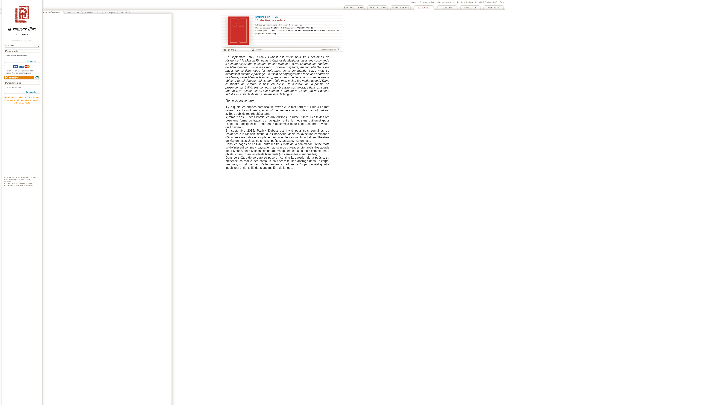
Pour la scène (73, 12)
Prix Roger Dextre (354, 8)
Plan (502, 2)
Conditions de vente (446, 2)
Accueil (123, 12)
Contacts (493, 8)
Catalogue (424, 8)
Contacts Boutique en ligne (423, 2)
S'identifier (32, 61)
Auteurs (447, 8)
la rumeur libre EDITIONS (26, 177)
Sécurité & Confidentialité (486, 2)
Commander (31, 92)
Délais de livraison (465, 2)
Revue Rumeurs (400, 8)
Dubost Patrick (266, 17)
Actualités (470, 8)
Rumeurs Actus (377, 8)
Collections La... (92, 12)
